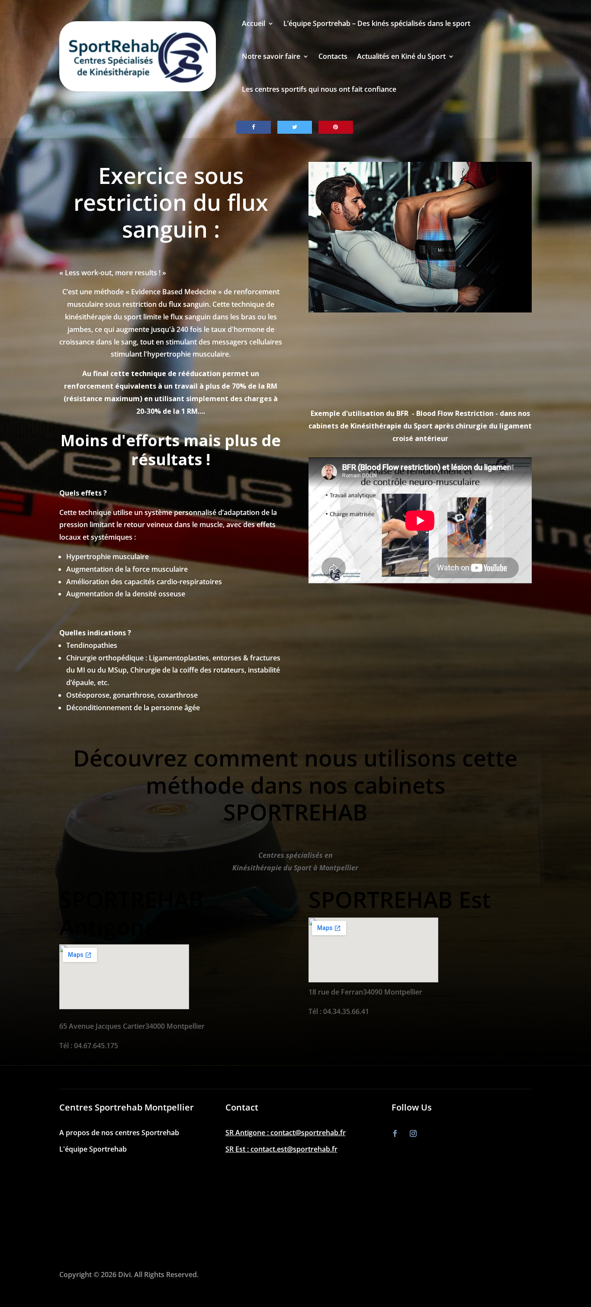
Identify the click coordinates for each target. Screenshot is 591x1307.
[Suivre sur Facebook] (395, 1133)
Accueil (253, 23)
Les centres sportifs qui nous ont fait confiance (319, 89)
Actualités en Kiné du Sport (401, 56)
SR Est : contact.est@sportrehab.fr (281, 1149)
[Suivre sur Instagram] (413, 1133)
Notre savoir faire (271, 56)
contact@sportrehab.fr (308, 1132)
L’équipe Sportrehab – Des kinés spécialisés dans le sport (376, 23)
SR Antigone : (247, 1132)
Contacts (332, 56)
